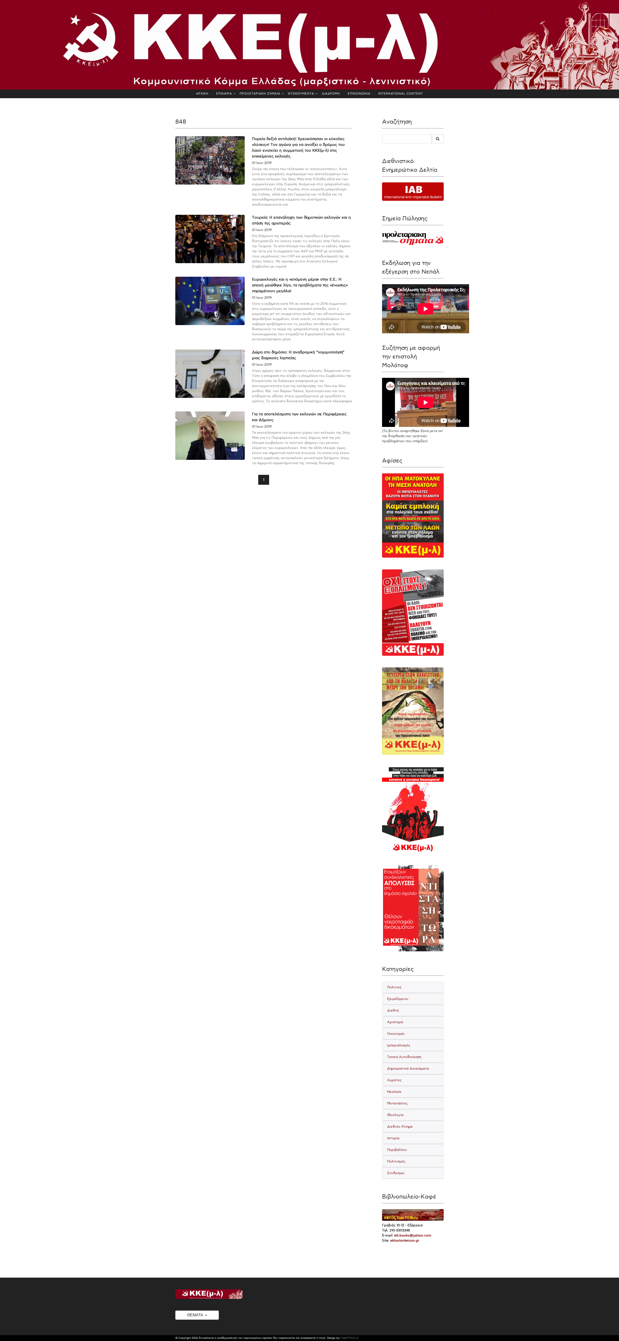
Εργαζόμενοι (397, 999)
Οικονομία (395, 1034)
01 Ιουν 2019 (262, 163)
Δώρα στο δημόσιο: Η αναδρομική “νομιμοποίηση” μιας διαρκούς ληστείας (298, 355)
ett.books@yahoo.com (412, 1235)
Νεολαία (394, 1092)
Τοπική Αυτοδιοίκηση (404, 1057)
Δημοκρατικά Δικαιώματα (408, 1068)
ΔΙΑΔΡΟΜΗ (331, 94)
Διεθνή (393, 1010)
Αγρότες (394, 1080)
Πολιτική (394, 987)
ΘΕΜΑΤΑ (195, 1315)
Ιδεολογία (395, 1115)
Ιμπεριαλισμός (398, 1045)
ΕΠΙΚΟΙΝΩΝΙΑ (359, 94)
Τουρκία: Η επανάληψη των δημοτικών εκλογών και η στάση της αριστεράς (301, 220)
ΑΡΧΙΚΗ (202, 94)
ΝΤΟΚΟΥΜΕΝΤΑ (301, 94)
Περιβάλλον (397, 1150)
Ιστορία (393, 1138)
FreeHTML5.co (349, 1338)
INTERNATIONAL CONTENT (400, 94)
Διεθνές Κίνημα (400, 1127)
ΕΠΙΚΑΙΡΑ (224, 94)
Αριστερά (395, 1022)
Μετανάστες (397, 1103)
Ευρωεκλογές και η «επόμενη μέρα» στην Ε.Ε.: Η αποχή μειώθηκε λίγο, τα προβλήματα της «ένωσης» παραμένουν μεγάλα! (300, 285)
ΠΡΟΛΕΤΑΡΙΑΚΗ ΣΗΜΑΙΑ (260, 94)
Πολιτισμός (396, 1161)
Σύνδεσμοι (396, 1173)
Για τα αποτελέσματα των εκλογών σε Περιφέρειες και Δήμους (299, 417)
